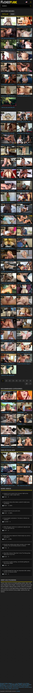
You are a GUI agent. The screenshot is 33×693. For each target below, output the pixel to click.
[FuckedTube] (9, 2)
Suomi (13, 688)
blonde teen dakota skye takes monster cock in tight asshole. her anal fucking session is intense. (17, 545)
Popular (5, 14)
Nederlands (9, 687)
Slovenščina (15, 687)
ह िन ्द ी (7, 684)
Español (16, 684)
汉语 (5, 687)
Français (23, 685)
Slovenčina (21, 687)
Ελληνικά (2, 683)
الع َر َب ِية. (15, 683)
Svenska (2, 687)
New (12, 14)
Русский (12, 684)
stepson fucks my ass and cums (12, 510)
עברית (24, 683)
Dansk (17, 688)
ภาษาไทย (2, 688)
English (27, 685)
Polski (27, 683)
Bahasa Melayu (3, 685)
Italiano (20, 684)
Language (27, 2)
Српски (26, 687)
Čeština (6, 683)
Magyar (10, 683)
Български (10, 685)
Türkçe (6, 688)
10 (26, 383)
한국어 (18, 685)
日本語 (9, 688)
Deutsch (15, 685)
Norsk (30, 687)
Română (2, 684)
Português (20, 683)
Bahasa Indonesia (27, 684)
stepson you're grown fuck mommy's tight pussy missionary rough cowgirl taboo (16, 494)
